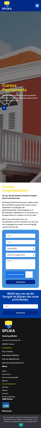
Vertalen (5, 387)
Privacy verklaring (8, 397)
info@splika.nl (7, 348)
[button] (37, 5)
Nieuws (4, 390)
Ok (21, 425)
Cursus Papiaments (9, 384)
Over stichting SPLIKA (10, 377)
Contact (5, 393)
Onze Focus (6, 374)
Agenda (5, 381)
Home (4, 371)
